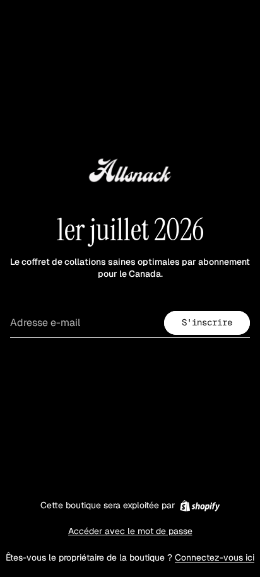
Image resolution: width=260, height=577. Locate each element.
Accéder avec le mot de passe (130, 531)
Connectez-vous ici (214, 557)
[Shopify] (200, 505)
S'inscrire (207, 322)
